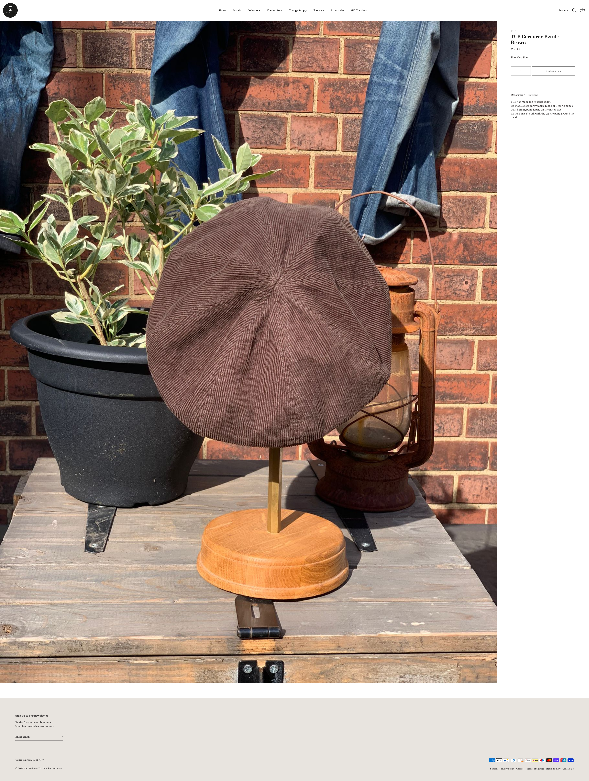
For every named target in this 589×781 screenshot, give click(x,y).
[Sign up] (61, 736)
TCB (513, 31)
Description (518, 94)
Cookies (520, 768)
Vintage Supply (298, 10)
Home (222, 10)
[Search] (574, 10)
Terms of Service (535, 768)
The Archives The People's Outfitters (43, 768)
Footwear (318, 10)
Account (563, 10)
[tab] (519, 95)
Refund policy (553, 768)
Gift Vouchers (359, 10)
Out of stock (553, 71)
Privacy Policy (507, 768)
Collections (254, 10)
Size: (513, 57)
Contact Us (568, 768)
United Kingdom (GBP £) (28, 759)
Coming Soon (275, 10)
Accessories (338, 10)
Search (494, 768)
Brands (237, 10)
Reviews (533, 94)
